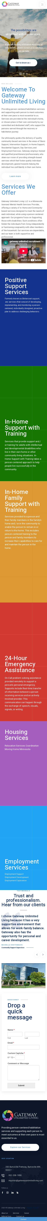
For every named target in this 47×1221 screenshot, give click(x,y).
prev (36, 954)
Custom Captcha (16, 1053)
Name (11, 1030)
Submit (21, 1085)
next (42, 954)
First (9, 1038)
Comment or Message (18, 1063)
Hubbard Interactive (33, 1208)
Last (26, 1038)
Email (11, 1043)
